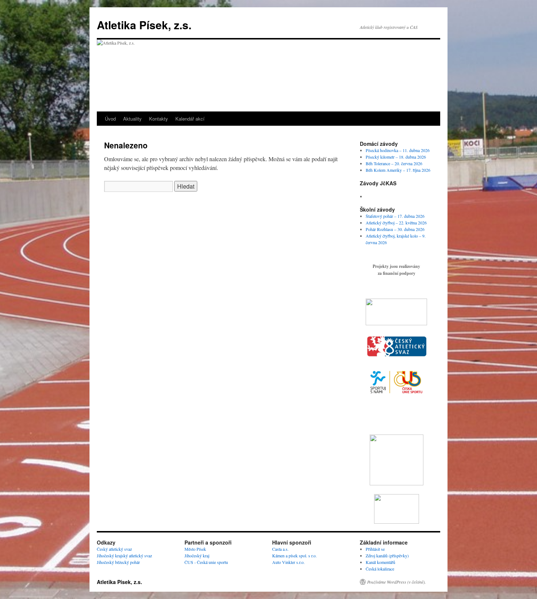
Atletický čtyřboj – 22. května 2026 (396, 222)
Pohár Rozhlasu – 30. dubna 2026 (395, 229)
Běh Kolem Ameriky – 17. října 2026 (398, 170)
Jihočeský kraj (196, 555)
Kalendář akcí (190, 118)
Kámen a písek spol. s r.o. (294, 555)
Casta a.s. (280, 549)
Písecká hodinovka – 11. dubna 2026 (398, 150)
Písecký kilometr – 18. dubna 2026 (396, 157)
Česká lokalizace (380, 569)
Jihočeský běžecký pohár (118, 562)
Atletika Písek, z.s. (144, 25)
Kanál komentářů (380, 562)
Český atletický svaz (114, 549)
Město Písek (195, 549)
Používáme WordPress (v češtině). (396, 582)
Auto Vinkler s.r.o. (288, 562)
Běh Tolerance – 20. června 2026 (394, 163)
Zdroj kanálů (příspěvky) (387, 555)
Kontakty (158, 118)
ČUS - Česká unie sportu (206, 562)
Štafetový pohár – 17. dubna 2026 (395, 216)
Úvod (110, 118)
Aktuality (132, 118)
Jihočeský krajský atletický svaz (124, 555)
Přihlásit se (375, 549)
